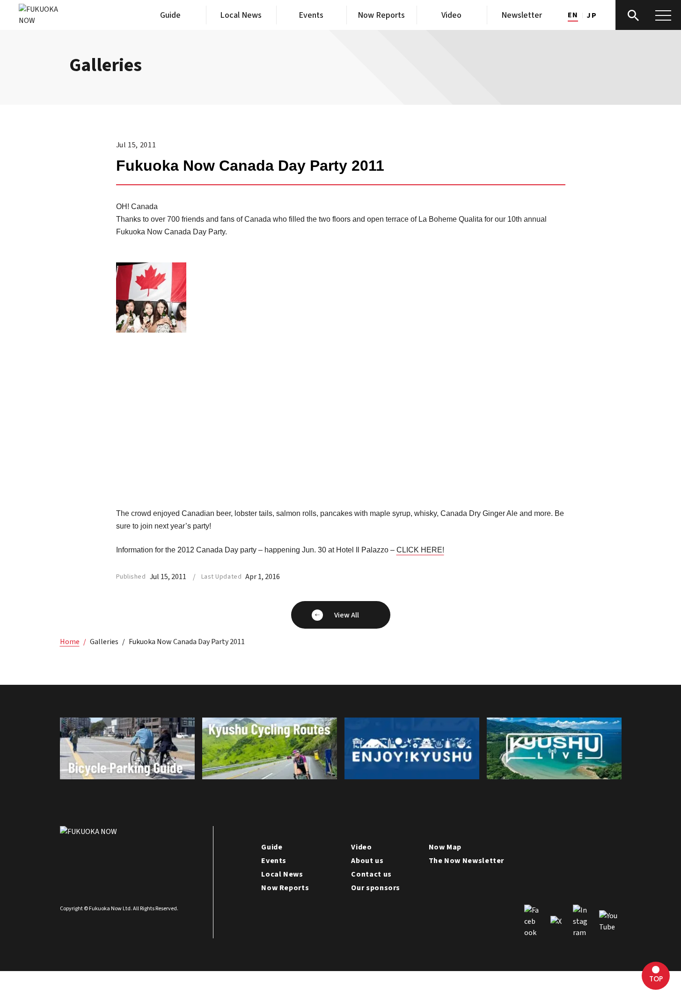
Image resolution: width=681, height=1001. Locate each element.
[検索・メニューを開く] (648, 15)
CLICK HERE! (420, 550)
